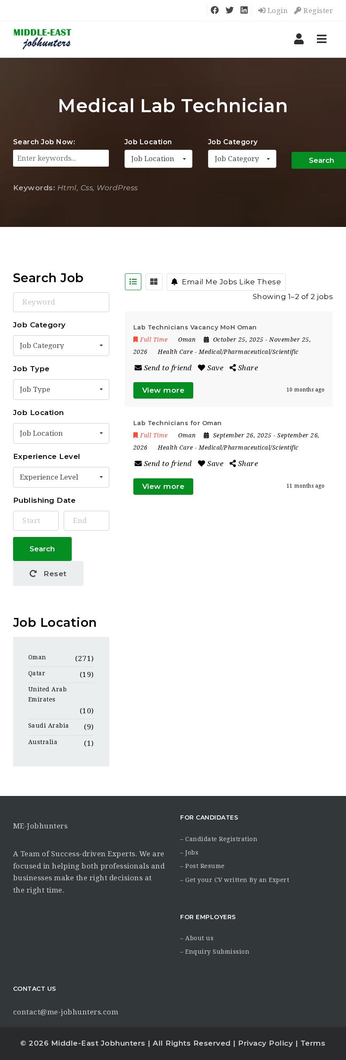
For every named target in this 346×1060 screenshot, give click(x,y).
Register (317, 10)
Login (276, 10)
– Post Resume (202, 866)
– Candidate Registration (218, 839)
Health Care (175, 351)
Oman (37, 657)
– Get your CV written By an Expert (234, 880)
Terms (313, 1043)
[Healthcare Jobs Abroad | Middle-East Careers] (42, 39)
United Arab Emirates (47, 694)
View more (163, 390)
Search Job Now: (44, 142)
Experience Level (47, 456)
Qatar (37, 673)
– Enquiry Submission (214, 951)
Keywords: (34, 187)
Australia (43, 742)
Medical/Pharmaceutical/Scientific (249, 351)
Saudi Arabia (48, 725)
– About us (197, 938)
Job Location (148, 142)
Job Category (233, 142)
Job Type (31, 368)
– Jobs (189, 852)
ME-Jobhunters (40, 826)
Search (42, 549)
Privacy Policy (265, 1043)
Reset (54, 573)
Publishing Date (44, 500)
